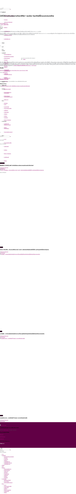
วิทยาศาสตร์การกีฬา (7, 486)
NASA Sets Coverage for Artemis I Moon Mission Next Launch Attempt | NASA (14, 70)
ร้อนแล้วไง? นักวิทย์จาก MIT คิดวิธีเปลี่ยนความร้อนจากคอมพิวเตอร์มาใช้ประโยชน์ (16, 165)
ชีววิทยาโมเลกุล (7, 470)
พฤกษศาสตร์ (6, 474)
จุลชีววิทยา (6, 475)
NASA (24, 59)
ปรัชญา (5, 492)
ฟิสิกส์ (3, 465)
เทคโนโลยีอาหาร (7, 71)
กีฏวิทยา (5, 476)
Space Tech (6, 24)
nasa (6, 72)
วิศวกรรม (5, 60)
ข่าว (2, 49)
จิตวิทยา (5, 488)
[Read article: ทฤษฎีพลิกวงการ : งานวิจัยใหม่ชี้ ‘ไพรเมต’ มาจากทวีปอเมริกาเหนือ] (38, 376)
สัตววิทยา (6, 472)
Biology (1, 247)
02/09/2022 (2, 23)
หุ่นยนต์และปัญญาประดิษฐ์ (9, 56)
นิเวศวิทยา (6, 477)
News (2, 24)
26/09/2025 (2, 253)
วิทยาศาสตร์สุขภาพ (7, 54)
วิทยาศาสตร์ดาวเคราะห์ (8, 482)
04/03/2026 (2, 169)
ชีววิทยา (3, 50)
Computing (2, 163)
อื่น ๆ (3, 484)
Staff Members (2, 436)
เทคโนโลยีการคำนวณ (8, 74)
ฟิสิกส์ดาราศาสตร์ (7, 480)
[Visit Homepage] (13, 42)
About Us (1, 434)
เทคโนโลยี (4, 53)
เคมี (2, 46)
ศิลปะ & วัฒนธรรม (7, 490)
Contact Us (2, 439)
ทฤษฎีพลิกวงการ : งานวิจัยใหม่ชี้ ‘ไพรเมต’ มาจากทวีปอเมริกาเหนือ (13, 418)
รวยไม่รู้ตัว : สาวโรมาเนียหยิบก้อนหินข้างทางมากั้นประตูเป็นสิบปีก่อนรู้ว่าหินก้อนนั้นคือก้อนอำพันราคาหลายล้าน (22, 333)
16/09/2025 (2, 421)
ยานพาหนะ (6, 459)
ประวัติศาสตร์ (6, 491)
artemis (3, 72)
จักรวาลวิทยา (6, 481)
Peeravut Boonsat (8, 22)
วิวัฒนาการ (6, 471)
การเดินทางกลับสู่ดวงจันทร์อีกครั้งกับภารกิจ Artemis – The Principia (24, 65)
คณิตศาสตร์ (6, 487)
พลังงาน (5, 67)
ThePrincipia (5, 430)
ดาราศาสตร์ (4, 85)
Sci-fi (5, 485)
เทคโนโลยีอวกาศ (7, 78)
